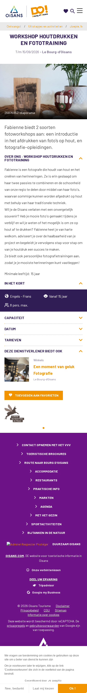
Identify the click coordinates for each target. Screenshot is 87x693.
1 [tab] (43, 428)
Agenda (46, 506)
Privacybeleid (30, 610)
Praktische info (46, 489)
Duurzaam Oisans (66, 544)
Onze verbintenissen (46, 570)
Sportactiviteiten (46, 524)
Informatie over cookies (43, 615)
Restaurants (46, 480)
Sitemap (60, 610)
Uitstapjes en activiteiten (45, 26)
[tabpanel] (14, 413)
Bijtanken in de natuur (46, 533)
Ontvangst (14, 26)
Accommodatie (46, 471)
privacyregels (16, 625)
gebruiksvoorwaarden (44, 625)
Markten (46, 498)
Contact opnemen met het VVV (46, 445)
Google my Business (46, 592)
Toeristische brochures (46, 454)
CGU (47, 610)
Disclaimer (63, 606)
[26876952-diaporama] (43, 91)
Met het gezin (46, 515)
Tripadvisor (46, 585)
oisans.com (15, 556)
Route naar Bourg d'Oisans (46, 463)
